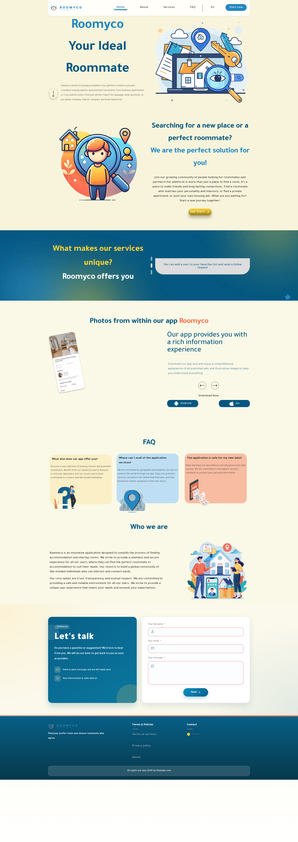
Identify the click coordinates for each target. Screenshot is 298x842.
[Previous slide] (202, 385)
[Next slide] (215, 385)
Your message (156, 658)
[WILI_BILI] (87, 726)
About (144, 7)
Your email (154, 641)
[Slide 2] (158, 265)
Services (169, 7)
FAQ (192, 7)
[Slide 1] (158, 260)
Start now (236, 7)
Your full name (156, 624)
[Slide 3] (158, 271)
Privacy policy (141, 746)
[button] (212, 7)
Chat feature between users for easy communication (202, 266)
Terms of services (144, 734)
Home (120, 7)
